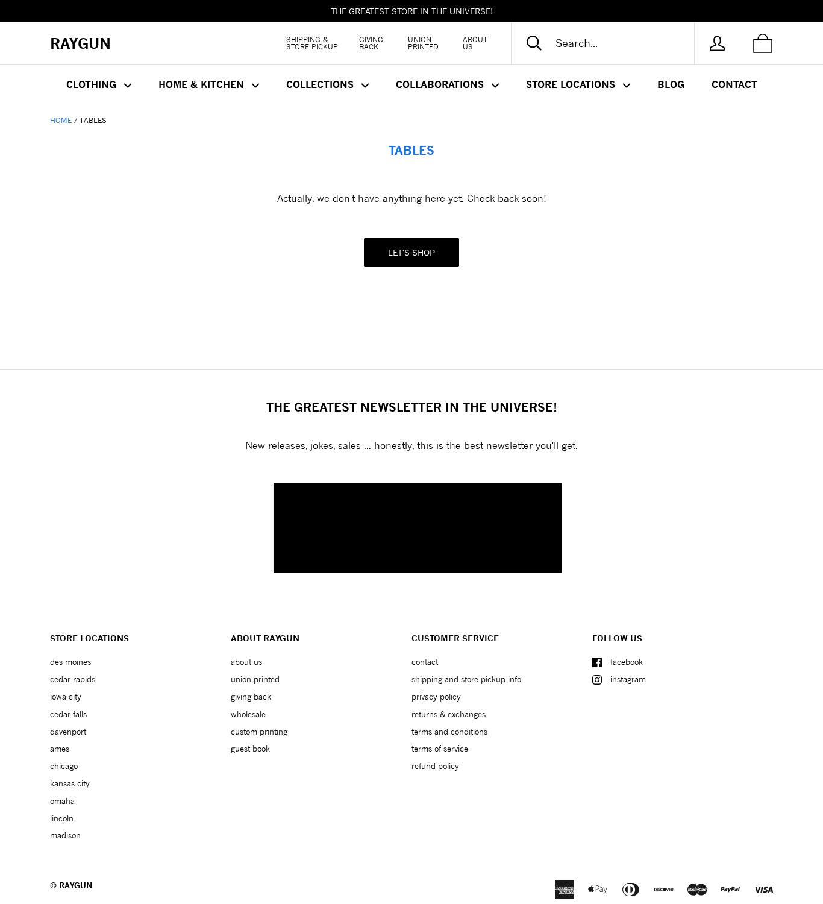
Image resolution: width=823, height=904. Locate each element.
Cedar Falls (68, 714)
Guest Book (250, 748)
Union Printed (423, 43)
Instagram (628, 679)
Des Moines (70, 662)
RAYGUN (75, 885)
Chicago (64, 766)
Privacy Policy (436, 697)
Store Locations (572, 84)
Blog (670, 84)
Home (61, 120)
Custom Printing (259, 731)
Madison (65, 835)
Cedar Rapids (72, 679)
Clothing (92, 84)
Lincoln (62, 818)
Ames (59, 748)
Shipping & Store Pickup (312, 43)
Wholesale (248, 714)
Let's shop (411, 252)
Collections (321, 84)
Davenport (68, 731)
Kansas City (70, 783)
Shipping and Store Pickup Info (466, 679)
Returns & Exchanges (448, 714)
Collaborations (441, 84)
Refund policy (435, 766)
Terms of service (439, 748)
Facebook (626, 662)
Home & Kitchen (202, 84)
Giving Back (371, 43)
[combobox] (612, 43)
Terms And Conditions (449, 731)
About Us (475, 43)
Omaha (62, 801)
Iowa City (65, 697)
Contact (734, 84)
